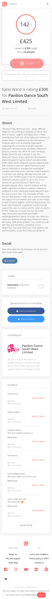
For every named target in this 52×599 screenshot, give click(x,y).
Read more (12, 437)
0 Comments (15, 403)
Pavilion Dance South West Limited (32, 349)
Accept (41, 595)
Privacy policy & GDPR (39, 558)
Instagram (10, 260)
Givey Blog (13, 562)
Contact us (39, 562)
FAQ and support (13, 558)
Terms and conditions (39, 554)
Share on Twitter (27, 319)
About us (13, 554)
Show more (26, 525)
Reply (12, 401)
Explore (13, 3)
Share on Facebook (27, 311)
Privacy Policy (30, 594)
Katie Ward (12, 285)
